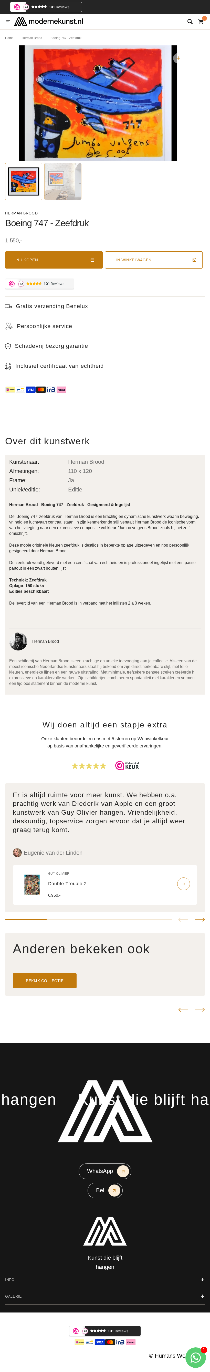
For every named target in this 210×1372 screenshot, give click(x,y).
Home (9, 38)
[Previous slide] (183, 919)
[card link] (183, 883)
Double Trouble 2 (67, 883)
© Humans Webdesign (177, 1356)
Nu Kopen (27, 260)
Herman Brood (32, 38)
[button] (8, 22)
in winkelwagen (134, 260)
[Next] (200, 1010)
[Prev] (183, 1010)
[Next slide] (200, 919)
